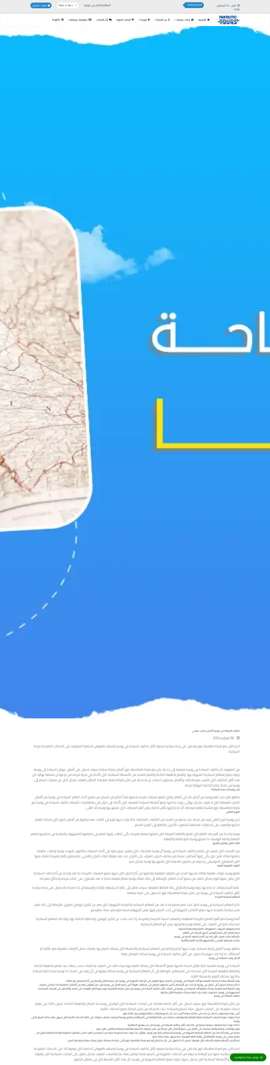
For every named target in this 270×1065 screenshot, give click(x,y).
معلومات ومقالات (78, 19)
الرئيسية (202, 19)
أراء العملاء (102, 19)
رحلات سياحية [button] (183, 19)
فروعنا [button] (143, 19)
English (56, 19)
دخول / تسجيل (40, 5)
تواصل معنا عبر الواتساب (246, 1057)
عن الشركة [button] (162, 19)
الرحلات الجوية (123, 19)
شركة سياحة (107, 769)
